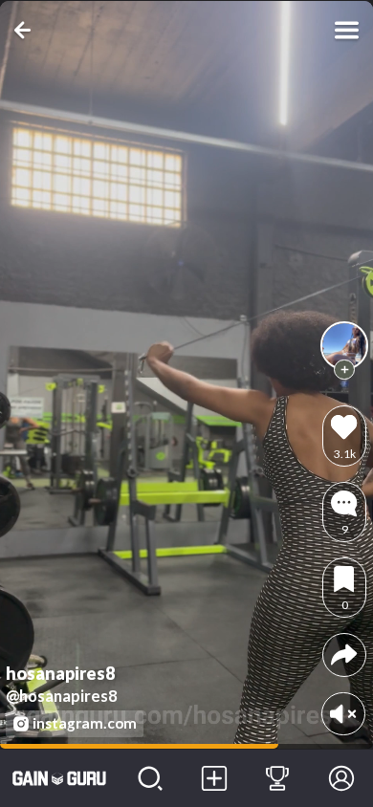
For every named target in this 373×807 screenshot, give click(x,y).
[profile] (344, 345)
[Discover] (151, 778)
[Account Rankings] (278, 778)
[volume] (342, 713)
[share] (343, 654)
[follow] (344, 370)
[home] (59, 778)
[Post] (214, 778)
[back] (26, 30)
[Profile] (341, 778)
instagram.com (85, 722)
